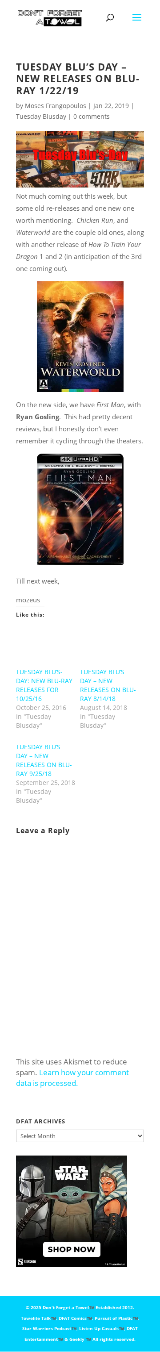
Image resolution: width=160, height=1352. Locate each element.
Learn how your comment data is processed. (72, 1077)
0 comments (91, 116)
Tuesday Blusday (41, 116)
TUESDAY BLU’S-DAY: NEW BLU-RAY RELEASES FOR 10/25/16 (44, 685)
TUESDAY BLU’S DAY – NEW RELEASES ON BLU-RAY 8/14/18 (108, 685)
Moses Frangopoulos (55, 105)
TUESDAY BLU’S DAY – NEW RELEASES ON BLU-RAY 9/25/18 (44, 760)
